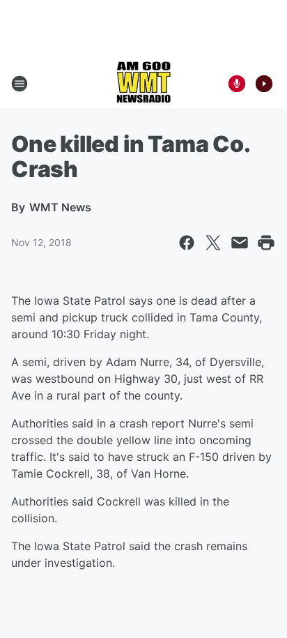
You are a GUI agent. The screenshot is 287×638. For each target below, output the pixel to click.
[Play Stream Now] (264, 83)
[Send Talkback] (236, 83)
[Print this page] (266, 242)
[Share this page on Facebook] (186, 242)
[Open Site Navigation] (19, 83)
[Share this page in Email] (239, 242)
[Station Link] (143, 83)
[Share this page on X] (213, 242)
